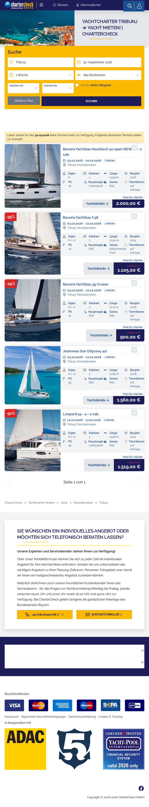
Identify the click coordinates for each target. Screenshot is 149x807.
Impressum (12, 716)
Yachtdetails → (97, 203)
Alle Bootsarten (94, 75)
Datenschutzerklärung (82, 716)
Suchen (91, 101)
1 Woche (22, 75)
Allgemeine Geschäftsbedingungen (43, 716)
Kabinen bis (50, 85)
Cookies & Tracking (111, 716)
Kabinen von (16, 85)
